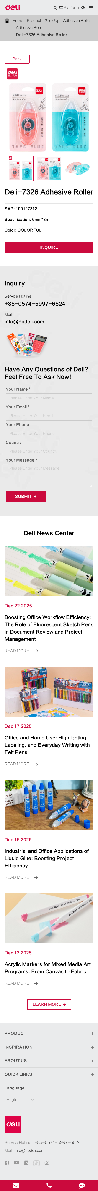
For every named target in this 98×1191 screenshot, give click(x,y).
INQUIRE (49, 247)
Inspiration (19, 1047)
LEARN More (47, 1004)
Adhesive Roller (77, 21)
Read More (17, 651)
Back (17, 59)
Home (17, 21)
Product (34, 21)
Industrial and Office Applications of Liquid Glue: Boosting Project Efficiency (47, 858)
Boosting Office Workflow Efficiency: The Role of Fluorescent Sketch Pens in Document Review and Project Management (49, 628)
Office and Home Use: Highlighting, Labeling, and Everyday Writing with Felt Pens (47, 745)
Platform (71, 8)
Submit (24, 496)
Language (15, 1088)
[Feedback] (81, 1185)
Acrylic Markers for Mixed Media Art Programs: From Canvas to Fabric (48, 968)
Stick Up (52, 21)
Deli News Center (49, 533)
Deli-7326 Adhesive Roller (41, 35)
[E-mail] (16, 1185)
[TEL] (49, 1185)
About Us (16, 1061)
